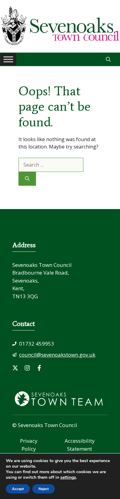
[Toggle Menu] (8, 59)
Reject (43, 488)
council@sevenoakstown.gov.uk (57, 354)
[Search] (27, 179)
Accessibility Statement (80, 444)
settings (68, 477)
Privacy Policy (29, 444)
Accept (18, 488)
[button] (108, 59)
